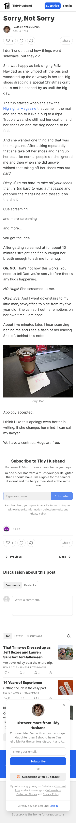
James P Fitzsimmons (26, 27)
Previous (15, 557)
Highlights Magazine (19, 108)
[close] (64, 705)
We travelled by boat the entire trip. (28, 662)
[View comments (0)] (21, 41)
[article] (38, 660)
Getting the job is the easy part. (25, 688)
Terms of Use (57, 505)
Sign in (67, 6)
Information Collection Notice (45, 509)
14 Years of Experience (22, 683)
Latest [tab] (18, 636)
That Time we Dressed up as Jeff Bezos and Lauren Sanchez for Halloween (27, 652)
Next (62, 557)
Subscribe (52, 6)
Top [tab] (8, 636)
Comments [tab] (13, 585)
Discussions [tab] (34, 636)
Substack (18, 814)
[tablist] (20, 585)
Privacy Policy (51, 794)
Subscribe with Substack (41, 777)
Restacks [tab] (30, 585)
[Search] (69, 636)
